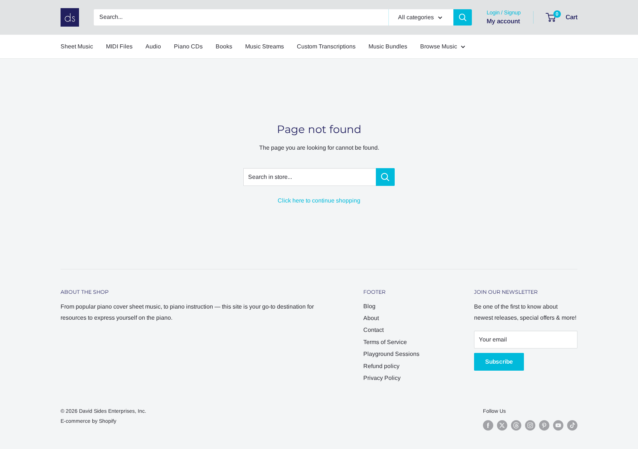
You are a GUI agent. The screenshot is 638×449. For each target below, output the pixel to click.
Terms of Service (385, 342)
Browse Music (438, 46)
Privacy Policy (382, 378)
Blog (369, 306)
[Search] (462, 17)
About (371, 318)
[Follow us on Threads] (516, 425)
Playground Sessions (391, 354)
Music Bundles (387, 46)
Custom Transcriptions (326, 46)
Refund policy (381, 366)
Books (224, 46)
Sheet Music (77, 46)
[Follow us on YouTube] (558, 425)
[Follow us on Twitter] (502, 425)
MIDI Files (119, 46)
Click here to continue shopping (319, 200)
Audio (153, 46)
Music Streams (264, 46)
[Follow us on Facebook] (488, 425)
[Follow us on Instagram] (530, 425)
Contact (373, 330)
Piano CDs (188, 46)
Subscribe (499, 361)
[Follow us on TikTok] (572, 425)
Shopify (107, 421)
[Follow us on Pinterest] (544, 425)
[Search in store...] (385, 177)
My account (503, 21)
